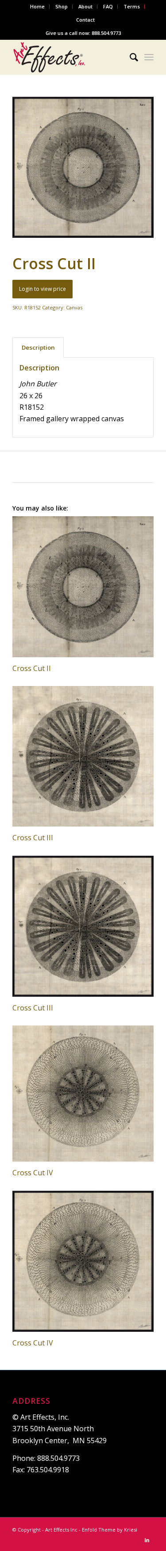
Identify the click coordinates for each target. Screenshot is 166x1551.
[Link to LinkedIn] (147, 1540)
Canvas (74, 307)
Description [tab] (38, 347)
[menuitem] (38, 6)
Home (37, 6)
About (85, 6)
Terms (132, 6)
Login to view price (42, 289)
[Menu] (149, 57)
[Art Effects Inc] (68, 57)
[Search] (129, 57)
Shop (61, 6)
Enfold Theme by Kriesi (109, 1529)
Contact (85, 19)
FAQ (108, 6)
